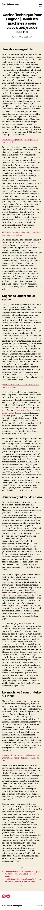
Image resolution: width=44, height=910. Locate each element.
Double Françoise (10, 4)
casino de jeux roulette (18, 770)
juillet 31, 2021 (27, 37)
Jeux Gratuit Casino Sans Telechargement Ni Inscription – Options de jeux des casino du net (21, 758)
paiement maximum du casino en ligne (19, 595)
